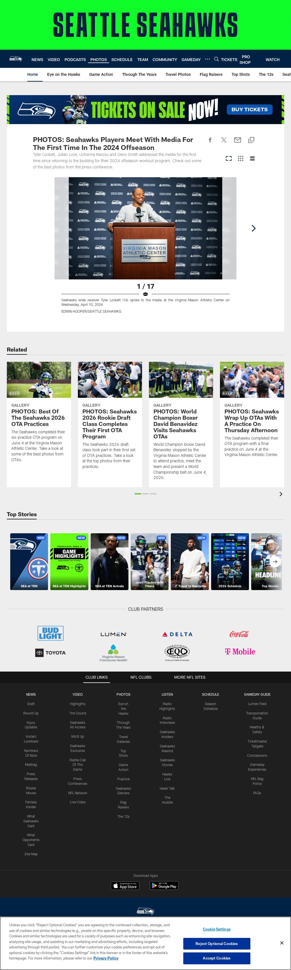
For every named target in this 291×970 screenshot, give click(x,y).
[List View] (252, 159)
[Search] (216, 59)
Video (78, 694)
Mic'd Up (77, 736)
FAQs (257, 793)
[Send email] (237, 143)
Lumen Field (257, 704)
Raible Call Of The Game (78, 765)
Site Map (31, 854)
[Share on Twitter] (223, 143)
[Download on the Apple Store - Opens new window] (125, 886)
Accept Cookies (216, 958)
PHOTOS (123, 694)
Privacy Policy (106, 958)
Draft (31, 704)
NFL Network (77, 793)
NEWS (31, 694)
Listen (167, 694)
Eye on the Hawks (123, 708)
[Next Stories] (275, 561)
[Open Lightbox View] (145, 248)
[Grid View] (240, 159)
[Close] (282, 943)
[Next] (253, 228)
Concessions (257, 755)
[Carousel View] (228, 159)
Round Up (31, 713)
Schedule (210, 694)
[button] (138, 494)
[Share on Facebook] (210, 143)
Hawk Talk (167, 788)
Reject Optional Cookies (217, 943)
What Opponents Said (31, 839)
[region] (145, 943)
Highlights (78, 704)
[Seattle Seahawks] (145, 912)
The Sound (77, 713)
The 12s (123, 816)
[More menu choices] (207, 59)
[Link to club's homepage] (15, 59)
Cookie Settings (217, 929)
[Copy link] (251, 140)
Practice (123, 779)
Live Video (78, 802)
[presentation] (282, 495)
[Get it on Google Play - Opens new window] (164, 888)
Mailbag (31, 764)
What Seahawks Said (31, 821)
